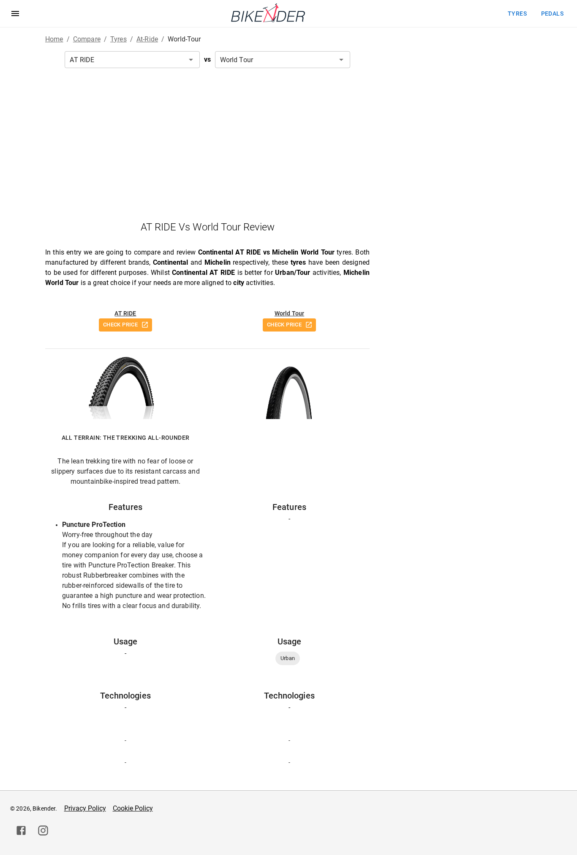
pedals (552, 13)
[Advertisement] (207, 144)
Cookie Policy (133, 808)
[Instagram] (43, 830)
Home (54, 39)
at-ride (147, 39)
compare (87, 39)
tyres (517, 13)
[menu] (15, 13)
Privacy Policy (85, 808)
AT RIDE (125, 313)
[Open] (191, 60)
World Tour (290, 313)
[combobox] (132, 59)
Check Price (120, 324)
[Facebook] (21, 830)
